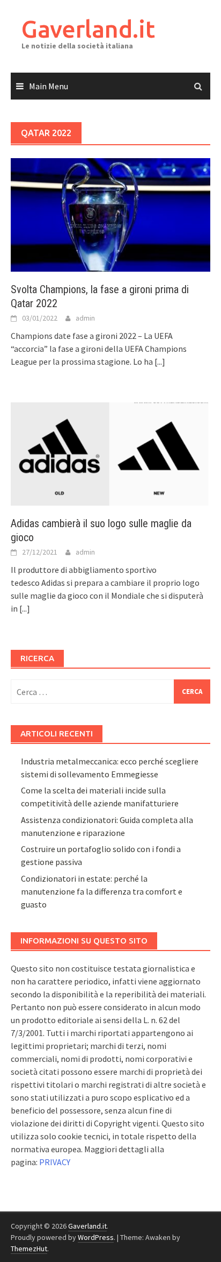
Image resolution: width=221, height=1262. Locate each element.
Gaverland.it (88, 29)
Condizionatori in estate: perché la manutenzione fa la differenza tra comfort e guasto (101, 891)
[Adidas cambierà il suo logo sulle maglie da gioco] (110, 453)
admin (85, 318)
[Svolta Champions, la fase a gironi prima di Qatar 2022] (110, 213)
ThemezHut (29, 1248)
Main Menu (48, 86)
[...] (159, 361)
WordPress (96, 1237)
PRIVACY (54, 1162)
